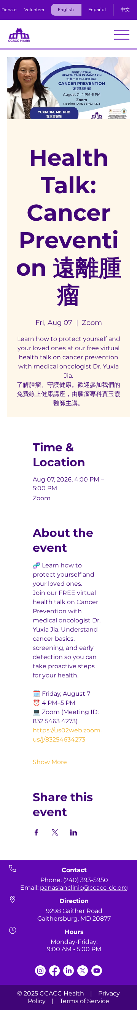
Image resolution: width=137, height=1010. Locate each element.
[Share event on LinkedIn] (73, 832)
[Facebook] (54, 970)
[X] (82, 970)
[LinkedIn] (68, 970)
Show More (50, 762)
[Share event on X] (55, 832)
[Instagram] (40, 970)
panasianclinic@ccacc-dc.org (84, 887)
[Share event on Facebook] (36, 832)
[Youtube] (96, 970)
